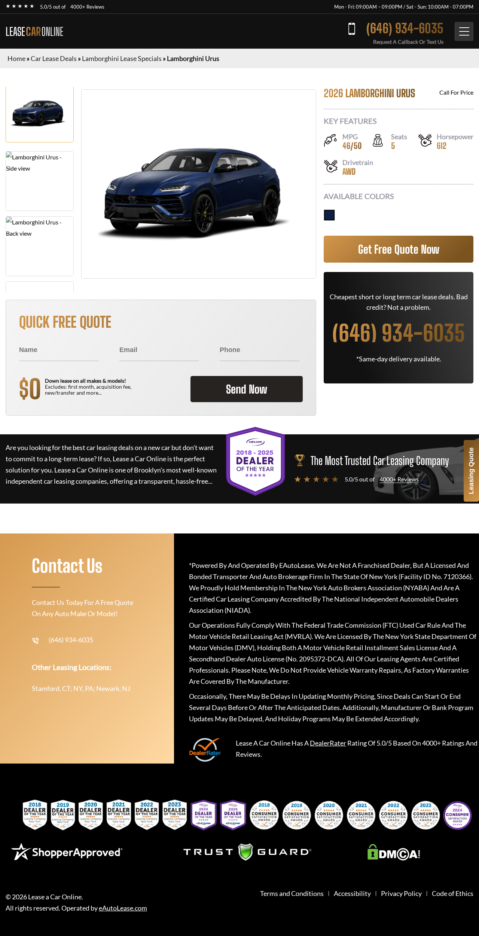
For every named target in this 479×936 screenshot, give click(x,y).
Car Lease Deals (54, 58)
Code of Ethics (452, 893)
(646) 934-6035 (404, 28)
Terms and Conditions (292, 893)
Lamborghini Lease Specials (122, 58)
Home (16, 58)
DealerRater (328, 743)
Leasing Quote (471, 470)
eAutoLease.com (123, 908)
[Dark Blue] (329, 215)
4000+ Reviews (87, 7)
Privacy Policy (401, 893)
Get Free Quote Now (398, 249)
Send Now (246, 389)
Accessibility (352, 893)
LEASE (34, 31)
